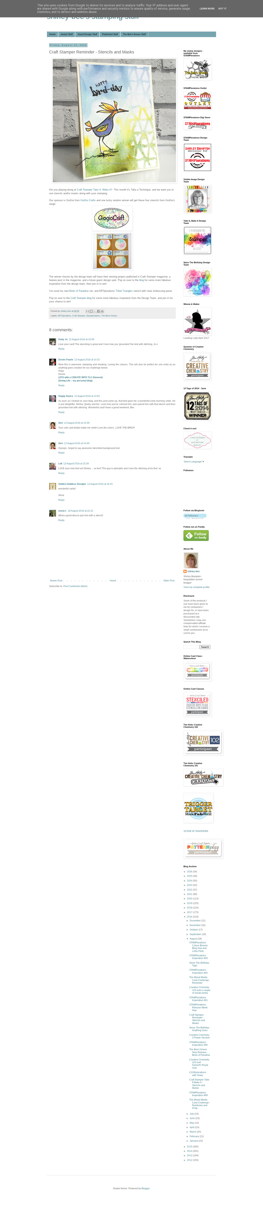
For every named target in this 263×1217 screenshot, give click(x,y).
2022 (190, 889)
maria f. (62, 510)
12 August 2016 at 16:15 (100, 484)
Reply (61, 348)
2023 (190, 885)
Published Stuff (110, 34)
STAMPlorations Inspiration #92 (198, 971)
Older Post (168, 580)
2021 (190, 894)
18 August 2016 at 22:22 (80, 510)
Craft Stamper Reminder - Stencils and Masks (197, 1019)
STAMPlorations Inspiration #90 (198, 1043)
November (195, 925)
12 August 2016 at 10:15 (87, 359)
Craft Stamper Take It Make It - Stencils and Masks (199, 1083)
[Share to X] (95, 311)
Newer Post (56, 580)
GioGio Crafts (88, 200)
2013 (190, 1155)
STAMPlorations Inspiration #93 (198, 957)
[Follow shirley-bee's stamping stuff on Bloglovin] (194, 518)
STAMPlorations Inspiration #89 (198, 1094)
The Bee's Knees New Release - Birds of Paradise (199, 1052)
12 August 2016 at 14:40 (77, 443)
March (193, 1131)
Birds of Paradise (79, 290)
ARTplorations (64, 316)
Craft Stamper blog (80, 298)
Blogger (146, 1188)
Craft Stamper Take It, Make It (94, 189)
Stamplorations (93, 316)
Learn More (207, 8)
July (192, 1113)
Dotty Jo (63, 339)
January (194, 1140)
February (195, 1136)
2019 (190, 903)
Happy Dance (65, 396)
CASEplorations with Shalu (197, 1073)
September (196, 934)
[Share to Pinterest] (102, 311)
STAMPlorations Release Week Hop (198, 1007)
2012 (190, 1160)
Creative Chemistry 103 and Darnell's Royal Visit (199, 1063)
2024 (190, 880)
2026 (190, 871)
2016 (190, 916)
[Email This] (88, 311)
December (195, 920)
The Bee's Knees (109, 316)
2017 (190, 912)
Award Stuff (67, 34)
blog (141, 280)
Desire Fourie (65, 359)
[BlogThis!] (91, 311)
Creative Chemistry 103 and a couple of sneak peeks (199, 990)
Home (52, 34)
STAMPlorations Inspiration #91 (198, 999)
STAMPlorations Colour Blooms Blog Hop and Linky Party (198, 946)
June (192, 1118)
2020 (190, 898)
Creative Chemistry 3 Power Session (199, 1036)
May (192, 1123)
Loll (60, 463)
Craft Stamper (78, 316)
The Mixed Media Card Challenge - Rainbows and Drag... (199, 1103)
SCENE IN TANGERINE (195, 831)
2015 (190, 1146)
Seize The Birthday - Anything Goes (199, 1029)
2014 (190, 1151)
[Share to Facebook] (99, 311)
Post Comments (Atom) (75, 586)
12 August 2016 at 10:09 (81, 339)
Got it (222, 8)
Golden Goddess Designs (72, 484)
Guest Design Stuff (87, 34)
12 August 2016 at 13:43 (87, 396)
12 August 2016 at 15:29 (76, 463)
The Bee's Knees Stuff (134, 34)
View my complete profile (196, 587)
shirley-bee (193, 571)
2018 (190, 907)
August (194, 938)
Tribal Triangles (124, 290)
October (194, 929)
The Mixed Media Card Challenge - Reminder (199, 980)
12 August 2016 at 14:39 (77, 423)
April (192, 1127)
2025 (190, 876)
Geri (60, 423)
